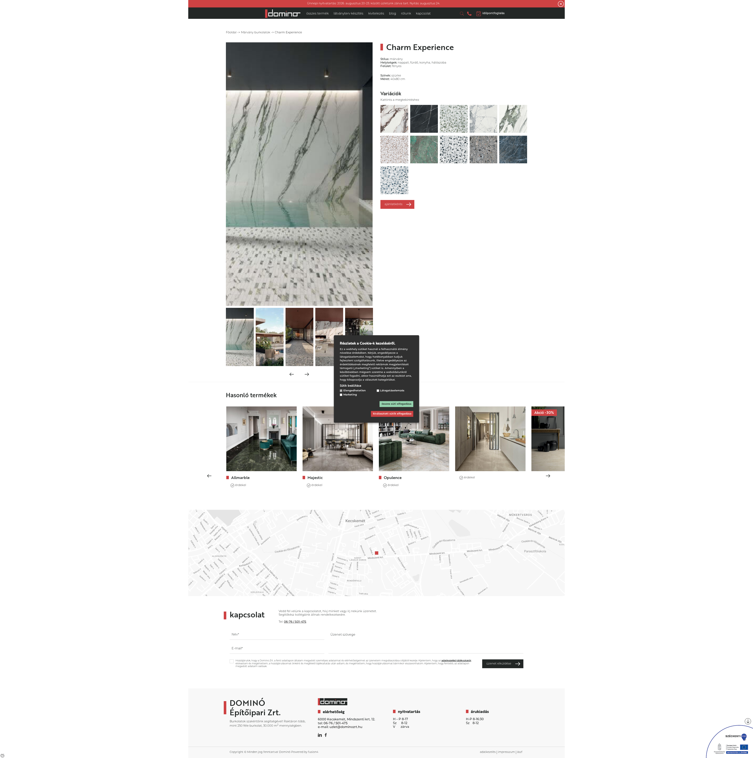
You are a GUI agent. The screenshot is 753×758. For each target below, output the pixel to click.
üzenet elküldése (498, 663)
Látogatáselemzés (392, 390)
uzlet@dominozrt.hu (345, 727)
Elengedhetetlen (354, 390)
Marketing (350, 395)
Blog (392, 13)
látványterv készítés (348, 13)
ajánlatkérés (393, 204)
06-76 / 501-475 (335, 723)
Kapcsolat (423, 13)
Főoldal (231, 32)
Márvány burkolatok (255, 32)
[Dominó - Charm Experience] (282, 13)
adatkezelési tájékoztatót (456, 661)
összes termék (317, 13)
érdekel (240, 485)
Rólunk (406, 13)
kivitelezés (376, 13)
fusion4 (313, 752)
